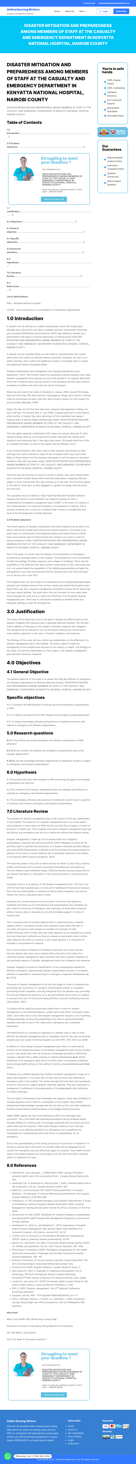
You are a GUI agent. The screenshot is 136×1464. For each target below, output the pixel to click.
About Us (69, 11)
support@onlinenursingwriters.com (113, 3)
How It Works (75, 1436)
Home (57, 11)
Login (71, 1440)
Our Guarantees (76, 1433)
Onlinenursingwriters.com (68, 1459)
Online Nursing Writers (23, 9)
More (81, 11)
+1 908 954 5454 (89, 3)
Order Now (121, 11)
